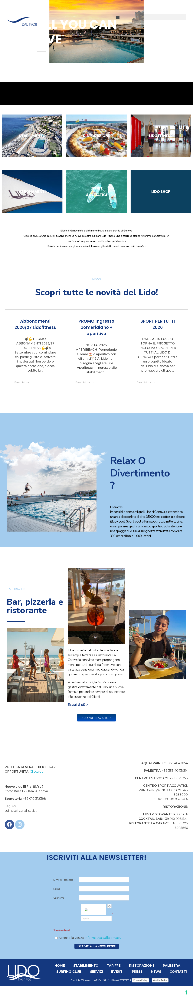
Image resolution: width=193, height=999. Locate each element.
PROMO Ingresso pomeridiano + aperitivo (96, 327)
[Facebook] (9, 824)
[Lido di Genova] (28, 16)
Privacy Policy (140, 980)
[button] (117, 17)
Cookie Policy (160, 980)
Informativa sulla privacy (102, 938)
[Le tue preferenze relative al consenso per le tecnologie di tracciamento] (186, 992)
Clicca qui (37, 771)
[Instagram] (20, 824)
